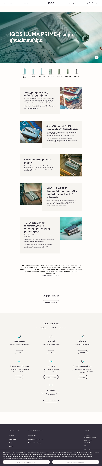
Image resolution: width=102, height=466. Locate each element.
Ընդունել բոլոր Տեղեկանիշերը (75, 462)
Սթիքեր (11, 446)
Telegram (87, 435)
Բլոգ (10, 443)
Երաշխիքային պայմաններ (35, 439)
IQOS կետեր (12, 439)
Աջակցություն (72, 3)
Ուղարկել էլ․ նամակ (90, 438)
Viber (85, 445)
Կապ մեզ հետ (32, 436)
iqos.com (11, 436)
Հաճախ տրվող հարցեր (34, 443)
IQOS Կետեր (80, 3)
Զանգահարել (88, 440)
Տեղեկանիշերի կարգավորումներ (26, 462)
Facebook (87, 443)
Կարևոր (86, 3)
